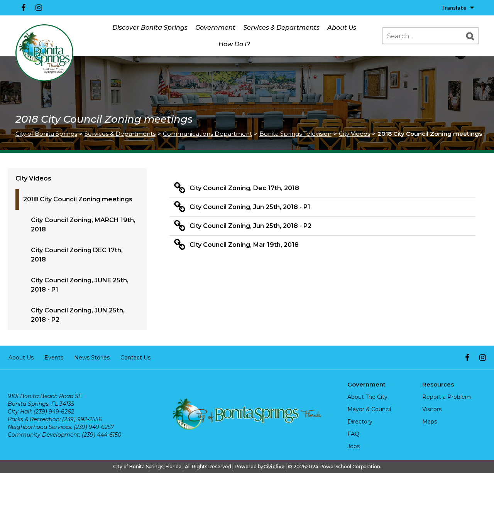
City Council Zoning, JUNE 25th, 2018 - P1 (80, 285)
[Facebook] (23, 8)
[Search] (470, 36)
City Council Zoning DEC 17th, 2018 (77, 254)
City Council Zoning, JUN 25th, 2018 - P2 (78, 315)
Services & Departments (281, 27)
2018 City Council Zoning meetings (77, 199)
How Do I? (234, 44)
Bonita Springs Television (295, 133)
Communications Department (207, 133)
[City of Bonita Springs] (44, 53)
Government (215, 27)
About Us (341, 27)
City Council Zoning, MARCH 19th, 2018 (83, 224)
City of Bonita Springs (46, 133)
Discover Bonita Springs (150, 27)
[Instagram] (38, 8)
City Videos (354, 133)
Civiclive (273, 466)
